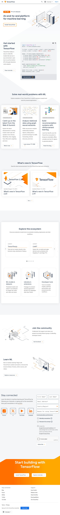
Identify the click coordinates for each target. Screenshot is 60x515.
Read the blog (47, 145)
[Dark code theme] (53, 43)
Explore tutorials (38, 475)
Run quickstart (27, 77)
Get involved (37, 341)
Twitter (3, 497)
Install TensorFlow (10, 24)
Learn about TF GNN (29, 144)
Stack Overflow (34, 494)
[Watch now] (10, 127)
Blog (3, 490)
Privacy (8, 505)
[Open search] (42, 2)
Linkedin (30, 415)
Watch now (7, 145)
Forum (4, 415)
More (30, 200)
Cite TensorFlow (34, 499)
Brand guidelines (35, 497)
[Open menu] (2, 2)
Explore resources (10, 375)
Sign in (56, 1)
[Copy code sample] (55, 43)
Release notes (34, 492)
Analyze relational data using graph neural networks (29, 123)
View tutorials (9, 70)
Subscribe (24, 508)
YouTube (21, 415)
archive (20, 403)
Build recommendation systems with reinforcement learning (49, 125)
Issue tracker (34, 490)
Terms (3, 505)
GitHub (3, 494)
